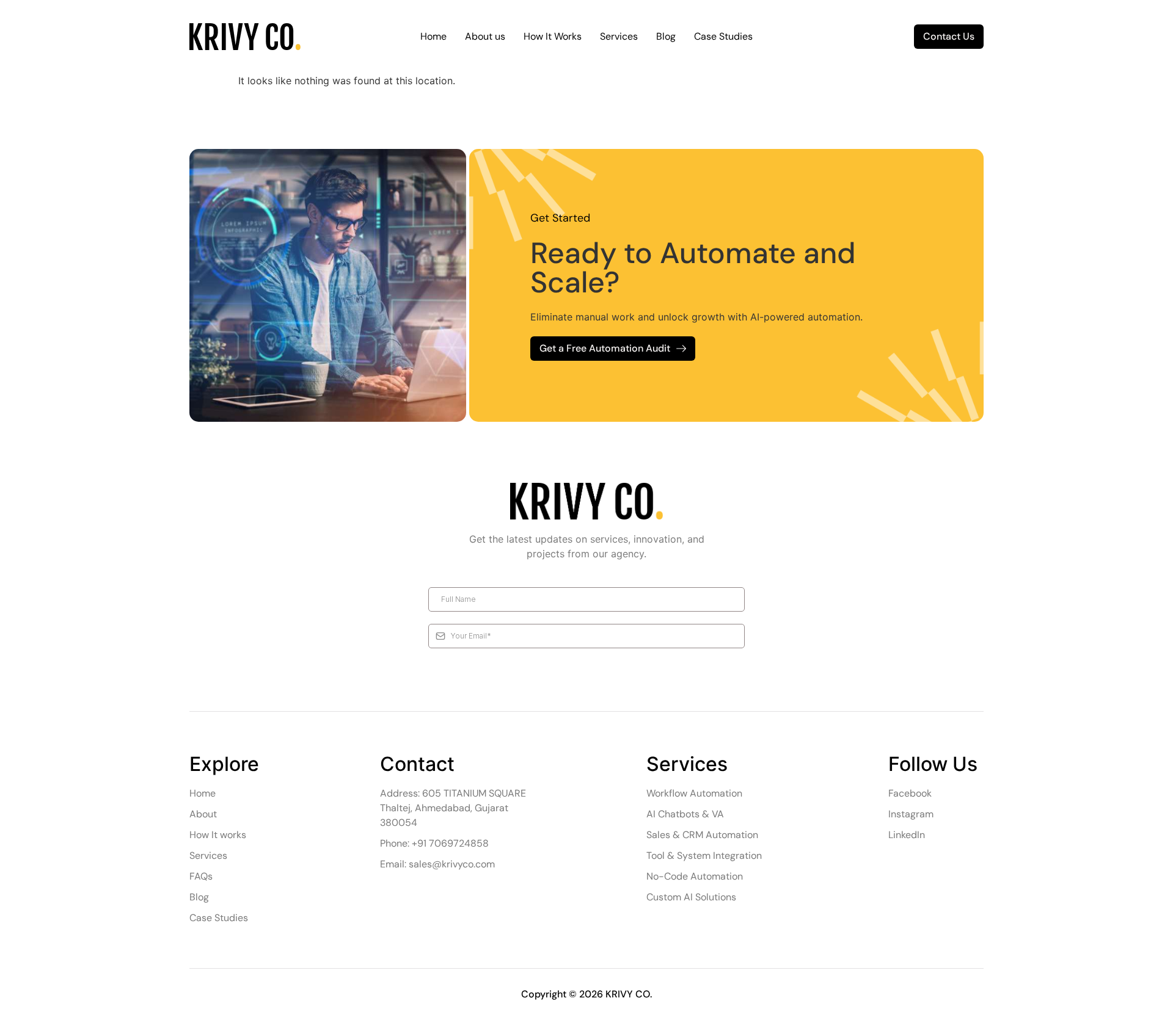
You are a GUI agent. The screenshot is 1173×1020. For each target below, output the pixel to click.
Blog (666, 36)
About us (485, 36)
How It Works (553, 36)
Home (433, 36)
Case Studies (723, 36)
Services (619, 36)
